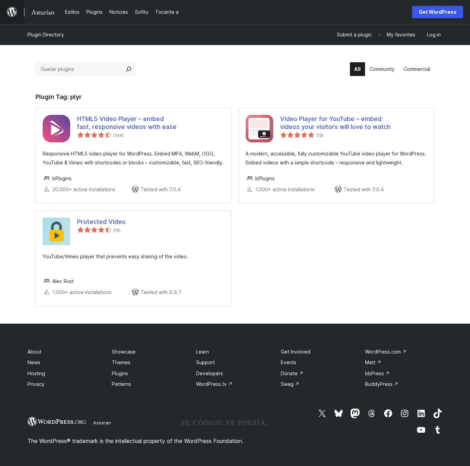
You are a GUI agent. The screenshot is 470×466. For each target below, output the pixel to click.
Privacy (36, 384)
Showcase (124, 352)
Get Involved (295, 352)
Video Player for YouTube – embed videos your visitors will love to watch (335, 122)
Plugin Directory (46, 34)
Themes (121, 362)
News (34, 362)
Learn (202, 352)
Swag (290, 384)
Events (288, 362)
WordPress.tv (214, 384)
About (34, 352)
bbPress (377, 373)
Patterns (121, 384)
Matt (373, 362)
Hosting (36, 373)
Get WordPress (438, 12)
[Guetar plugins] (129, 69)
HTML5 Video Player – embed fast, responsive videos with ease (127, 122)
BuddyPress (381, 384)
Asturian (102, 422)
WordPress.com (386, 352)
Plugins (120, 373)
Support (205, 362)
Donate (292, 373)
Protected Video (101, 221)
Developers (209, 373)
